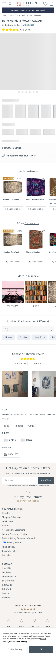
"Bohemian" (27, 25)
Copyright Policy (10, 551)
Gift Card (6, 589)
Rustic (31, 426)
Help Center (8, 513)
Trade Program (9, 576)
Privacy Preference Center (14, 534)
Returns (6, 525)
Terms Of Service (33, 485)
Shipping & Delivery (11, 517)
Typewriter (12, 306)
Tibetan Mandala (33, 252)
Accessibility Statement (13, 529)
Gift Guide (7, 585)
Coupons (6, 593)
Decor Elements (25, 15)
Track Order (7, 521)
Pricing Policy (8, 546)
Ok (41, 649)
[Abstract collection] (8, 337)
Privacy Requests (15, 542)
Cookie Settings (15, 649)
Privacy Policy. (45, 485)
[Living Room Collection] (39, 337)
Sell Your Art (8, 580)
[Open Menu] (4, 3)
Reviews (6, 597)
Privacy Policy (21, 641)
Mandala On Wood (11, 199)
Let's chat (6, 555)
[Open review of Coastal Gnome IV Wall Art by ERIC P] (15, 384)
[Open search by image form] (5, 329)
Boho (6, 426)
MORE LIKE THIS (14, 209)
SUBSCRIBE (46, 480)
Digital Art (13, 454)
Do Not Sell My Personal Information (19, 538)
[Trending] (23, 337)
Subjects (12, 15)
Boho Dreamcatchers (35, 199)
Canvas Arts (31, 223)
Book (36, 306)
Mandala (37, 15)
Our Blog (6, 572)
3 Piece (12, 440)
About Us (6, 568)
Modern (18, 426)
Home (4, 15)
